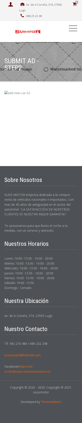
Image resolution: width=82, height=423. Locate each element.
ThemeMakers (51, 402)
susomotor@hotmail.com (22, 355)
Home (69, 61)
